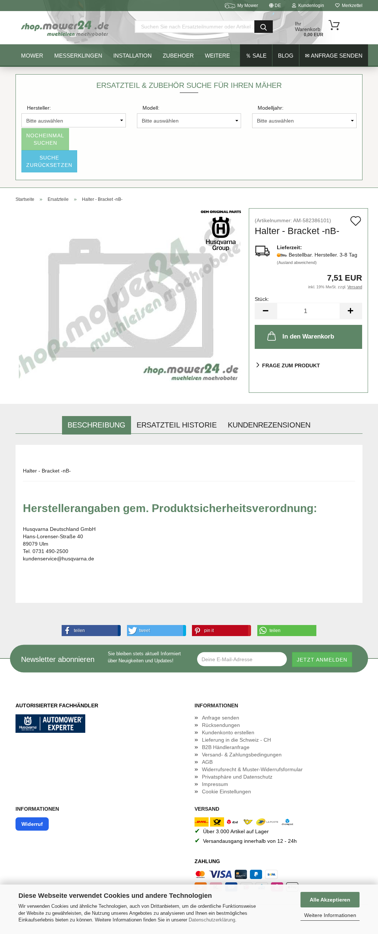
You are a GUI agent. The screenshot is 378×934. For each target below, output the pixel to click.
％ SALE (256, 55)
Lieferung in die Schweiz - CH (236, 740)
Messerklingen (78, 55)
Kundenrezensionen (269, 425)
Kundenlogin (310, 5)
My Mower (247, 5)
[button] (90, 630)
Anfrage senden (220, 718)
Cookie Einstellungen (226, 791)
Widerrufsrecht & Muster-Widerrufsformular (252, 769)
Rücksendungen (221, 725)
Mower (32, 55)
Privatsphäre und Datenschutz (237, 777)
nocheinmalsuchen (45, 139)
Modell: (150, 108)
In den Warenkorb (308, 336)
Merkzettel (351, 5)
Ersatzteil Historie (177, 425)
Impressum (215, 784)
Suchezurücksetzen (49, 161)
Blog (285, 55)
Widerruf (32, 824)
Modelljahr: (271, 108)
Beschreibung (97, 425)
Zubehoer (178, 55)
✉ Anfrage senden (333, 55)
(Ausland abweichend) (297, 262)
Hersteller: (39, 108)
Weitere (217, 55)
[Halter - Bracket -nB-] (129, 300)
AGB (207, 762)
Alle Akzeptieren (330, 900)
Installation (132, 55)
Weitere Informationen (330, 915)
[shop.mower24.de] (66, 27)
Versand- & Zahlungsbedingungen (242, 755)
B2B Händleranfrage (226, 747)
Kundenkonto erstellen (228, 732)
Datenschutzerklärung (212, 920)
